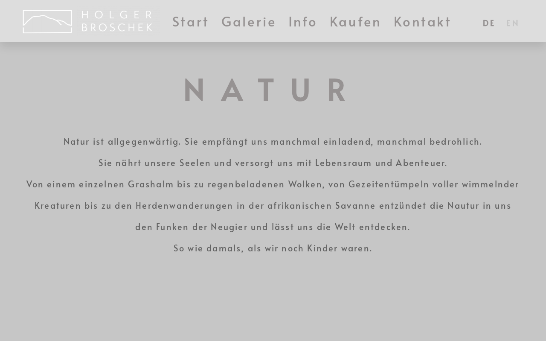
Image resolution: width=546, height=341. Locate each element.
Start (191, 21)
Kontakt (423, 21)
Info (303, 21)
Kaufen (356, 21)
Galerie (248, 21)
